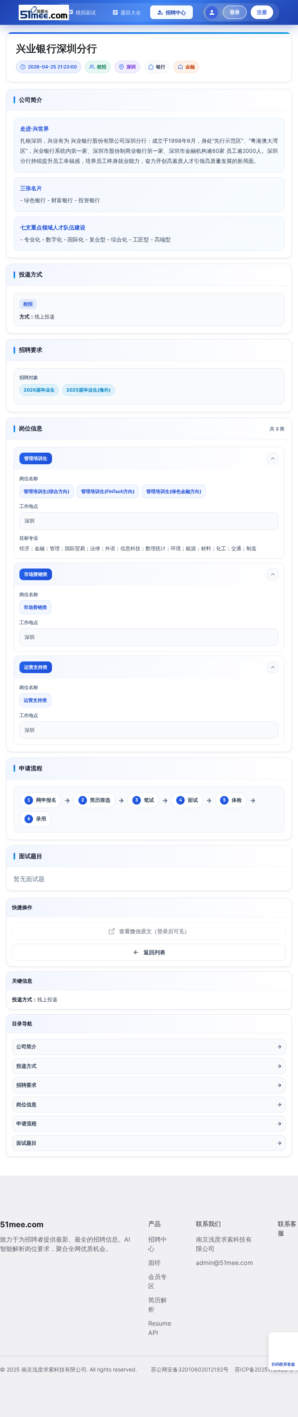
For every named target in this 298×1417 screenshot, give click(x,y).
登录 (235, 12)
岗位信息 (149, 1104)
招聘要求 (149, 1085)
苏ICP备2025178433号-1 (266, 1369)
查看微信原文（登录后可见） (154, 931)
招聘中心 (157, 1244)
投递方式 (149, 1066)
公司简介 (149, 1046)
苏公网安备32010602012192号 (190, 1369)
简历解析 (157, 1304)
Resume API (159, 1328)
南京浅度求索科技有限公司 (224, 1244)
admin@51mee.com (224, 1263)
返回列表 (154, 952)
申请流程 (149, 1123)
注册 (262, 12)
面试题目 (149, 1143)
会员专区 (157, 1281)
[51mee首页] (44, 12)
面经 (154, 1263)
